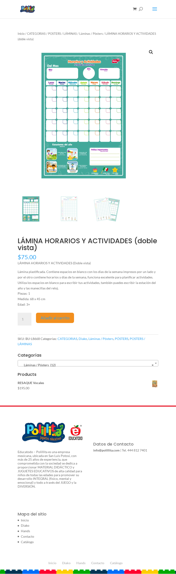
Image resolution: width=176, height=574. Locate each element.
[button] (151, 52)
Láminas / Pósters (91, 33)
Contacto (27, 536)
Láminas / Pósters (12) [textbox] (87, 365)
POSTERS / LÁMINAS (62, 33)
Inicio (21, 33)
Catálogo (27, 542)
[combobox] (88, 363)
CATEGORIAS (36, 33)
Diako (83, 339)
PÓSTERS (121, 339)
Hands (25, 531)
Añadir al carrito (55, 317)
